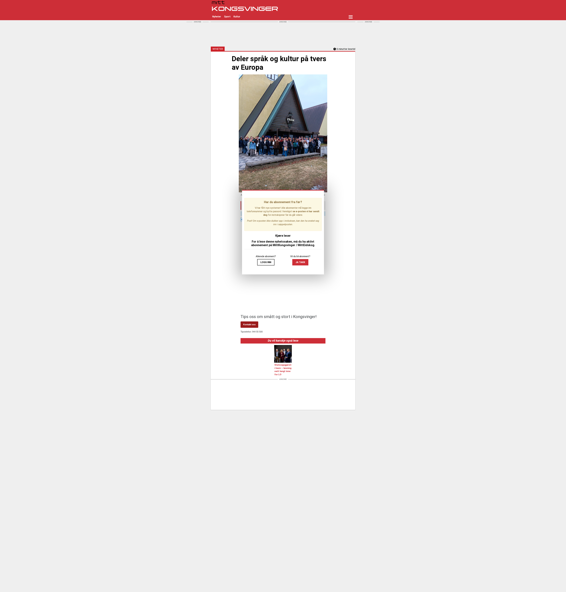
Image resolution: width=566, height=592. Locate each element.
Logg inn (265, 262)
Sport (227, 16)
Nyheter (216, 16)
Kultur (236, 16)
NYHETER (218, 49)
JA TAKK (300, 262)
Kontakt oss (249, 324)
